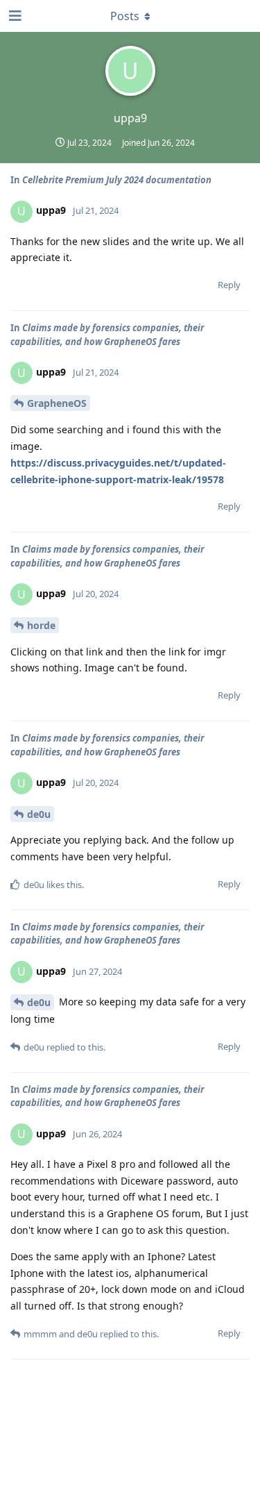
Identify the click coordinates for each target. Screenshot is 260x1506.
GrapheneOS (57, 403)
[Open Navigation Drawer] (14, 16)
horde (41, 625)
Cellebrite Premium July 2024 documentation (116, 180)
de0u (39, 814)
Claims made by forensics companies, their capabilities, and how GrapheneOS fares (107, 334)
